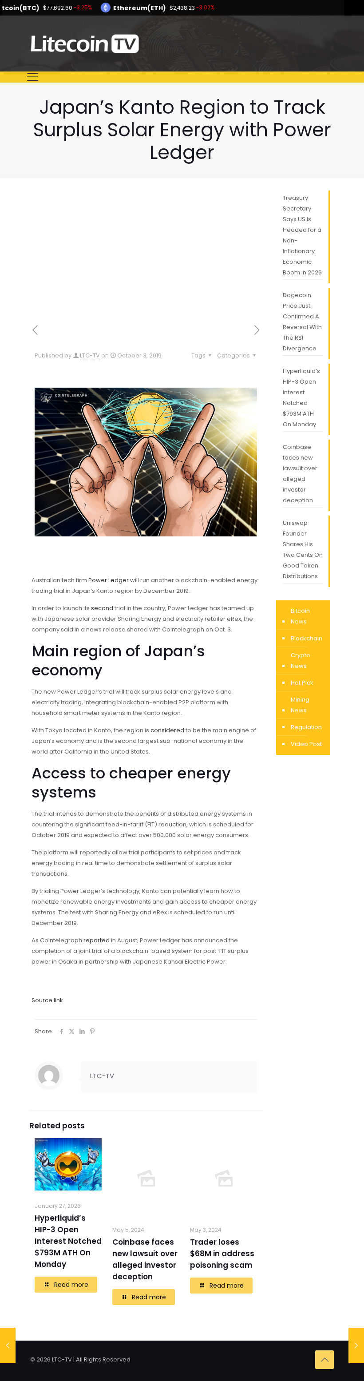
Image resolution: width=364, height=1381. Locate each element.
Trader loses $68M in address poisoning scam (222, 1253)
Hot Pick (302, 683)
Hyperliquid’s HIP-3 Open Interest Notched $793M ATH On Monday (68, 1241)
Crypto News (300, 660)
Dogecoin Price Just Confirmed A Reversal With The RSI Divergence (302, 322)
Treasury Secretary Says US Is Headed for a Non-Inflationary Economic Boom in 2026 (302, 235)
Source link (47, 1000)
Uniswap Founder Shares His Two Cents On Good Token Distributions (303, 549)
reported (96, 940)
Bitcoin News (300, 616)
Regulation (306, 727)
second (102, 608)
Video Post (306, 744)
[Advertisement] (146, 257)
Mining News (300, 704)
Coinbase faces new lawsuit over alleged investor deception (300, 473)
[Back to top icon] (324, 1359)
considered (167, 730)
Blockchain (306, 638)
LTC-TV (90, 355)
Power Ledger (108, 580)
